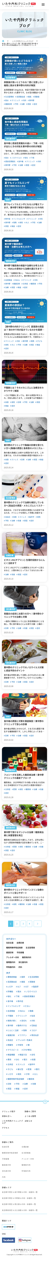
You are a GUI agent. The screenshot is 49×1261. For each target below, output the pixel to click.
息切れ (24, 1021)
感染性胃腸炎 (10, 161)
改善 (19, 520)
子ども (39, 341)
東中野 (31, 100)
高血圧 (7, 517)
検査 (13, 226)
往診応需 (9, 943)
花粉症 (34, 1025)
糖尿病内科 (26, 957)
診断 (19, 402)
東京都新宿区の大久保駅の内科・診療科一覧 (20, 1210)
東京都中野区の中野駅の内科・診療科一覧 (19, 1198)
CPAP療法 (27, 1050)
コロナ (34, 1030)
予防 (16, 104)
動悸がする (22, 1025)
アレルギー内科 (12, 957)
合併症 (25, 284)
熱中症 (7, 219)
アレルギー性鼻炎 (24, 1040)
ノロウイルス (16, 158)
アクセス (5, 1128)
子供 (27, 1074)
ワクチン (23, 1035)
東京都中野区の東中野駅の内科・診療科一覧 (20, 1192)
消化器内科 (23, 962)
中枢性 (20, 1045)
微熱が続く (12, 1021)
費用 (9, 1059)
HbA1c (17, 280)
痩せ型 (20, 1069)
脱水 (7, 100)
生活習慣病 (9, 97)
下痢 (32, 158)
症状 (35, 104)
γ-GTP (10, 987)
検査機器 (11, 1055)
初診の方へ (7, 1116)
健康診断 (8, 104)
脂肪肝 (36, 987)
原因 (29, 104)
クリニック (15, 100)
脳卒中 (31, 517)
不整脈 (10, 1016)
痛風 (29, 97)
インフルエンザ (19, 219)
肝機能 (10, 991)
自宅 (33, 1055)
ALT (19, 987)
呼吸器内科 (10, 967)
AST (26, 987)
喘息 (33, 1016)
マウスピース (13, 1050)
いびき (10, 1074)
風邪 (23, 977)
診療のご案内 (30, 1111)
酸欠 (38, 1069)
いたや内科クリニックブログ (22, 41)
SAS (17, 1059)
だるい (27, 1006)
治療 (23, 104)
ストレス (14, 459)
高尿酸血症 (20, 97)
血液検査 (8, 280)
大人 (27, 222)
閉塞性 (10, 1045)
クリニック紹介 (8, 1111)
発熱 (15, 222)
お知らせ (28, 1121)
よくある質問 (30, 1116)
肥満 (15, 789)
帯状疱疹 (35, 1035)
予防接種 (20, 952)
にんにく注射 (13, 1030)
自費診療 (20, 943)
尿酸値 (36, 97)
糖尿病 (33, 284)
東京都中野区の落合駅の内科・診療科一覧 (19, 1204)
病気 (21, 222)
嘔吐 (26, 158)
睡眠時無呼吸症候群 (14, 948)
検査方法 (23, 1055)
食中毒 (20, 161)
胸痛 (31, 1011)
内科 (24, 100)
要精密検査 (12, 977)
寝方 (25, 1059)
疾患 (7, 402)
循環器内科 (10, 962)
